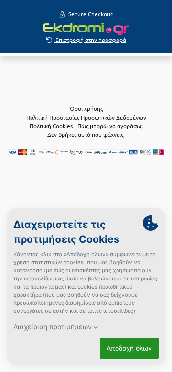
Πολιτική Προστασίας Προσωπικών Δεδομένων (86, 117)
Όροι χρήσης (86, 108)
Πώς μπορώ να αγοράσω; (110, 126)
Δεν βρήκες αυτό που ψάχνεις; (86, 134)
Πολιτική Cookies (51, 126)
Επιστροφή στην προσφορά (90, 39)
